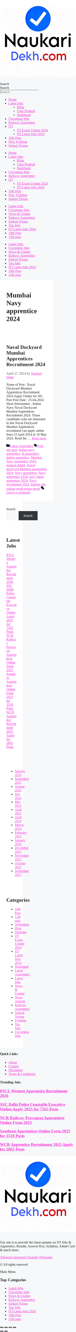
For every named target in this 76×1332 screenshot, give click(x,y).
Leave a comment (18, 492)
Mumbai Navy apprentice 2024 (24, 459)
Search (4, 84)
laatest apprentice (17, 457)
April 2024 (18, 819)
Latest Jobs (15, 103)
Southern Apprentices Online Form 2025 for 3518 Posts (11, 691)
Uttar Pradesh (26, 111)
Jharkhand (24, 115)
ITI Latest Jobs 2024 (30, 134)
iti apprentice (30, 453)
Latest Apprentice (21, 446)
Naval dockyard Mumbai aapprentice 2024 (26, 469)
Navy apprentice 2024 (26, 474)
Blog (18, 928)
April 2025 (18, 811)
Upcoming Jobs (18, 118)
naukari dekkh (15, 465)
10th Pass (14, 138)
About (12, 1062)
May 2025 (18, 803)
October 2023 (20, 865)
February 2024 (21, 834)
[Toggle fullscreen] (6, 1327)
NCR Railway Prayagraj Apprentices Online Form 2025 (11, 653)
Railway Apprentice (21, 122)
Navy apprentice (26, 473)
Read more (39, 438)
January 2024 (20, 842)
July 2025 (18, 796)
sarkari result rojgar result (23, 488)
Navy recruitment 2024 (21, 482)
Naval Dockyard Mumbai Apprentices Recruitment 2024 (25, 355)
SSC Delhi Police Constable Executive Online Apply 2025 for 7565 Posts (32, 1106)
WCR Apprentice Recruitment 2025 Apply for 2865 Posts (11, 729)
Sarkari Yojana (18, 145)
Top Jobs (14, 225)
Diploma (20, 932)
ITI (10, 126)
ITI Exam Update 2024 (32, 130)
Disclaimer (15, 1070)
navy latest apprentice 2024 (24, 478)
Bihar (20, 107)
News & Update (19, 214)
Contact (13, 1066)
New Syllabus (17, 141)
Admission (22, 924)
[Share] (10, 1327)
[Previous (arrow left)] (1, 1331)
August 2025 (19, 788)
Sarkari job (38, 484)
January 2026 (20, 773)
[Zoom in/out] (1, 1327)
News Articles (20, 999)
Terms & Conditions (21, 1074)
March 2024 (19, 827)
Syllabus (20, 1020)
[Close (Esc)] (14, 1327)
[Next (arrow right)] (6, 1331)
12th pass (14, 237)
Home (12, 99)
